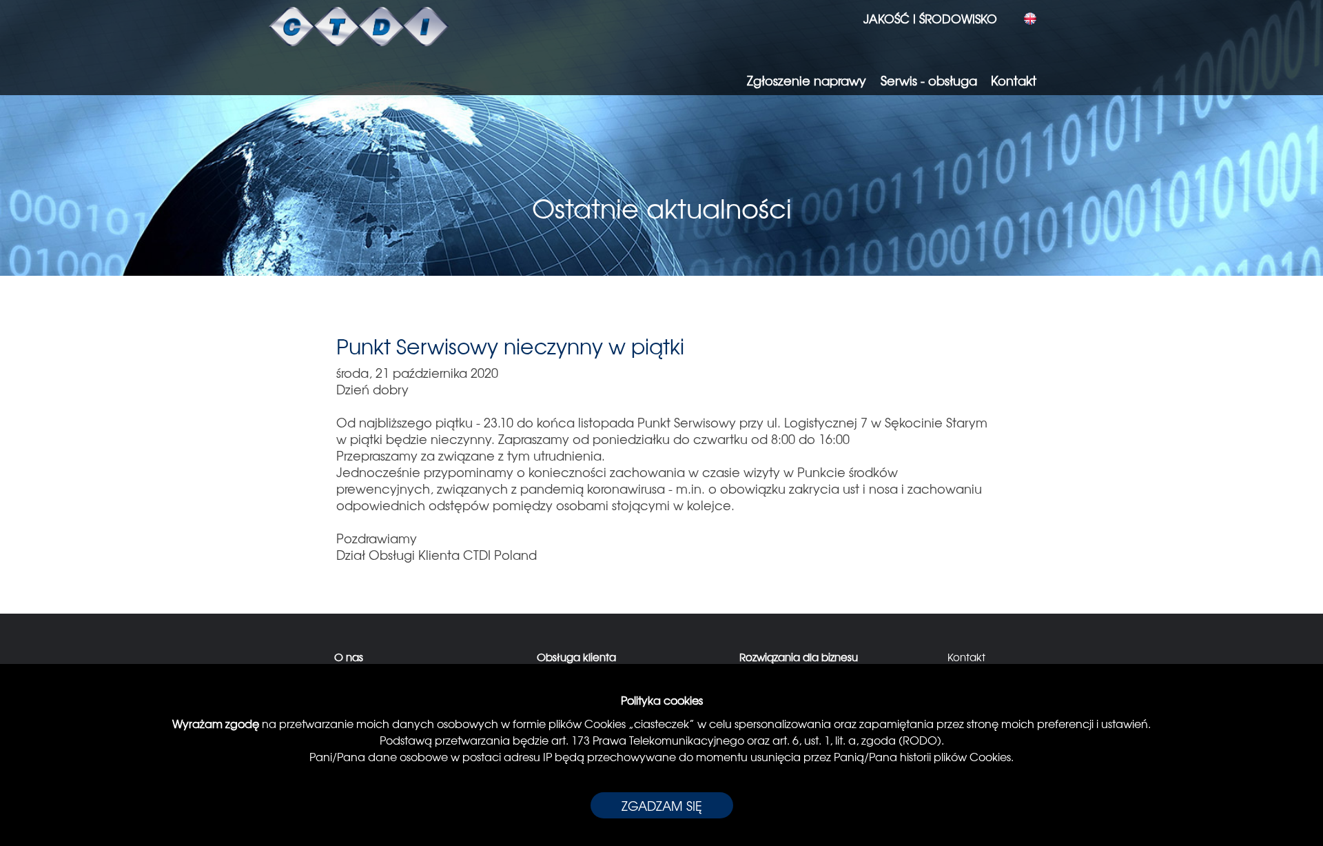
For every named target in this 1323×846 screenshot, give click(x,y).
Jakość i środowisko (930, 18)
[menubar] (924, 18)
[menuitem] (924, 18)
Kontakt (966, 657)
